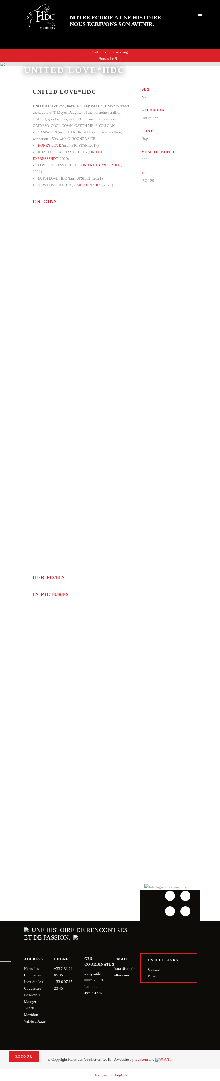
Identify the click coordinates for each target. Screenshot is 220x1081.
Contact (154, 969)
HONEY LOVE (49, 145)
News (152, 976)
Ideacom (141, 1059)
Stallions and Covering (110, 52)
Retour (23, 1056)
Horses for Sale (110, 58)
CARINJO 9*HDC (88, 185)
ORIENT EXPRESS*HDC (101, 165)
